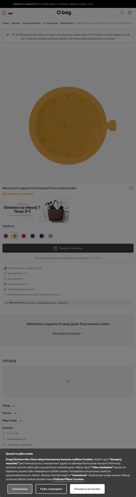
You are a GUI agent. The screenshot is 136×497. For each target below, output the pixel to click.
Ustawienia (20, 489)
